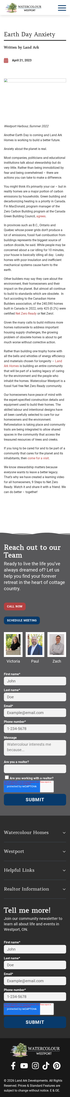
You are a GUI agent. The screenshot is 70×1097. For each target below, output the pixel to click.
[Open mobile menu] (62, 8)
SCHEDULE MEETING (22, 620)
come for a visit (38, 458)
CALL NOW (15, 606)
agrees (41, 216)
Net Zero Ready (26, 313)
